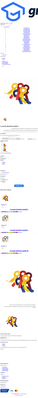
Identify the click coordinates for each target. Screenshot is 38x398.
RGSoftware (21, 395)
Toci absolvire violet (26, 30)
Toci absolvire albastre (26, 31)
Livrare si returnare (5, 368)
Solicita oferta (19, 185)
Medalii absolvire (26, 42)
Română (3, 59)
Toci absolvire (26, 27)
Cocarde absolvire (26, 41)
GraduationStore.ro (17, 393)
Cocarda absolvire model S (19, 209)
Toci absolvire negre (26, 28)
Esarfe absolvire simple (26, 39)
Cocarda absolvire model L (19, 230)
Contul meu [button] (2, 53)
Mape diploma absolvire (26, 47)
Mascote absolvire (26, 45)
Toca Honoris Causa (26, 34)
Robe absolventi (26, 36)
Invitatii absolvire (26, 46)
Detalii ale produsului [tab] (5, 172)
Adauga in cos (3, 158)
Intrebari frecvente (5, 370)
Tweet (3, 163)
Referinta (1, 174)
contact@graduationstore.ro (4, 388)
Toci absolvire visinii (26, 29)
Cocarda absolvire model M (19, 251)
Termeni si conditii (5, 369)
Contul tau (2, 372)
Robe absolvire (26, 35)
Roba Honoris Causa (26, 37)
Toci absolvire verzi (27, 32)
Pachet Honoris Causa (26, 50)
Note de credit (4, 377)
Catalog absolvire (5, 26)
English (3, 58)
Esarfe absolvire (25, 38)
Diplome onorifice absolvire (26, 44)
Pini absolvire (26, 43)
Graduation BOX (26, 49)
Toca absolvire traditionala (27, 33)
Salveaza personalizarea (4, 140)
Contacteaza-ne (4, 367)
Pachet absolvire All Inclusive (26, 51)
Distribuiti (3, 162)
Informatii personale (5, 376)
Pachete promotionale (25, 48)
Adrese (3, 378)
